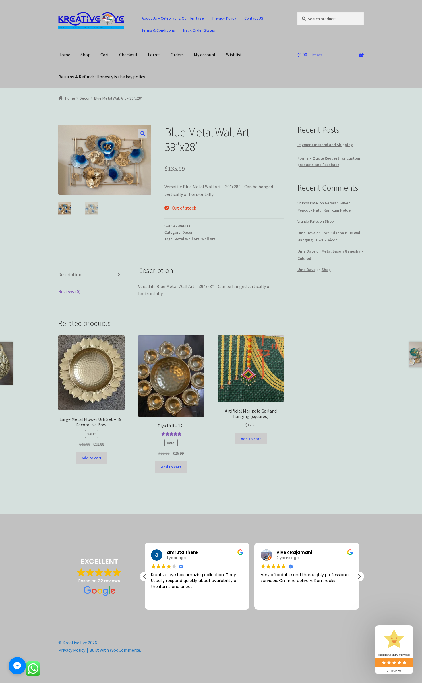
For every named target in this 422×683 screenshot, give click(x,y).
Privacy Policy (224, 18)
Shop (85, 54)
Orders (177, 54)
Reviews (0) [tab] (69, 291)
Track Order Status (199, 30)
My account (205, 54)
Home (64, 54)
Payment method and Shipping (325, 144)
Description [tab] (69, 274)
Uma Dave (306, 232)
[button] (142, 133)
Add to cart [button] (92, 458)
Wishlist (234, 54)
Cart (104, 54)
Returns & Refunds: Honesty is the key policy (101, 77)
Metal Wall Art (186, 238)
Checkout (128, 54)
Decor (85, 98)
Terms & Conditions (158, 30)
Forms (154, 54)
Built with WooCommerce (114, 650)
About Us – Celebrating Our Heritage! (173, 18)
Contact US (253, 18)
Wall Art (208, 238)
